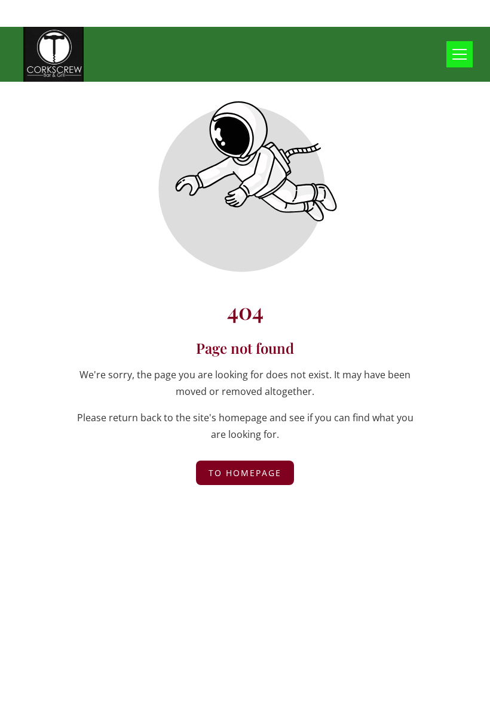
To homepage (245, 472)
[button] (459, 54)
